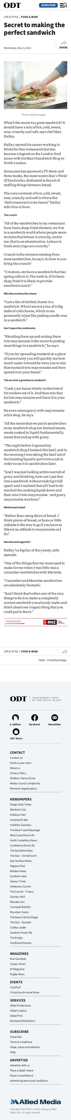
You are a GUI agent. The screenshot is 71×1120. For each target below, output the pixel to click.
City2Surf (15, 987)
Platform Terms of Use (22, 778)
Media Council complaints (25, 783)
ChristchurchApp (56, 660)
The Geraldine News (21, 851)
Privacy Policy (18, 773)
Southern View (18, 876)
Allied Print (16, 1016)
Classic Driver (18, 964)
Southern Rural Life (21, 933)
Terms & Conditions (21, 1042)
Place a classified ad (21, 1076)
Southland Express (20, 943)
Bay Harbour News (21, 861)
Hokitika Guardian (20, 825)
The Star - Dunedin (20, 922)
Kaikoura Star (18, 815)
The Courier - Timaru (22, 892)
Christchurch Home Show (24, 993)
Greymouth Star (19, 820)
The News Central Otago (24, 917)
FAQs (13, 1052)
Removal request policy (23, 789)
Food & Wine (29, 17)
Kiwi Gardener (18, 959)
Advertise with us (19, 1065)
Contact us (16, 758)
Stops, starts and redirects (25, 1047)
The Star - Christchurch (23, 856)
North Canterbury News (23, 840)
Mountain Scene (19, 912)
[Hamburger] (63, 5)
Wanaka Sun (17, 902)
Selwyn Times (18, 881)
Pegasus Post (17, 866)
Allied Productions (20, 1006)
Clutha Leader (18, 928)
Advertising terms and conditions (29, 1081)
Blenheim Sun (18, 810)
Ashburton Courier (20, 887)
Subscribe (48, 5)
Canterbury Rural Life (22, 846)
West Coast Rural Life (22, 835)
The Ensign (16, 938)
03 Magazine (17, 969)
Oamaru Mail (17, 897)
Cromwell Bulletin (20, 907)
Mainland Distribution (22, 1021)
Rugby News (17, 974)
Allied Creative (18, 1011)
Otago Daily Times (20, 805)
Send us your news (20, 763)
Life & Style (11, 17)
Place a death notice (21, 1071)
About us (15, 768)
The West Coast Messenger (25, 830)
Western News (18, 871)
